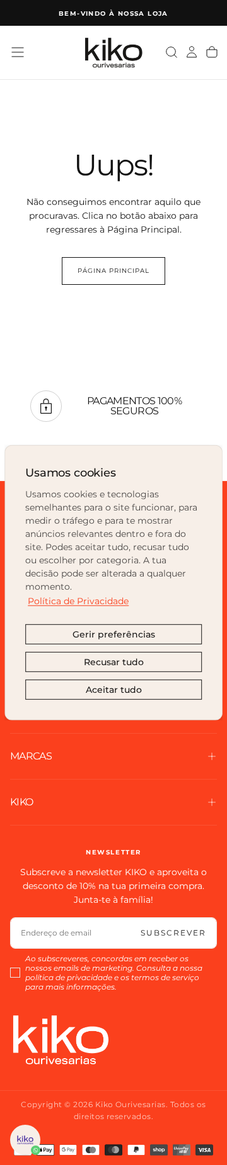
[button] (17, 52)
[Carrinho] (211, 52)
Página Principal (113, 271)
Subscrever (173, 932)
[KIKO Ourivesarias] (60, 1040)
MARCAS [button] (31, 756)
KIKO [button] (21, 802)
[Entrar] (191, 52)
